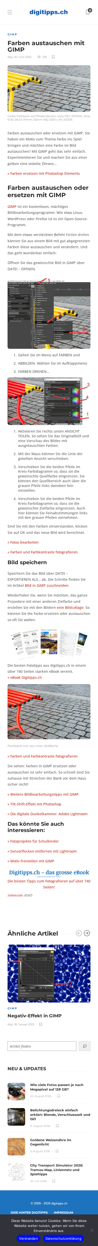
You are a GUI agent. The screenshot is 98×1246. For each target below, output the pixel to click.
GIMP (12, 34)
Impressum (63, 1212)
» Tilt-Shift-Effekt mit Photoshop (34, 804)
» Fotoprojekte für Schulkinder (33, 841)
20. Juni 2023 (22, 57)
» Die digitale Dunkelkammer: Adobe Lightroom (47, 814)
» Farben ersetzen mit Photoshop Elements (44, 173)
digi (10, 57)
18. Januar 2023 (24, 1024)
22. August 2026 (41, 1096)
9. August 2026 (40, 1126)
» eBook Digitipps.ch (25, 677)
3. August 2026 (40, 1151)
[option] (49, 985)
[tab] (27, 1068)
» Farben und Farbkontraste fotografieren (43, 552)
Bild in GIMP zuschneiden (46, 585)
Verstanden (28, 1238)
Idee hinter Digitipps (29, 1212)
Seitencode (15, 895)
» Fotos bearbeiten (23, 542)
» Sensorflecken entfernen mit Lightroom (42, 851)
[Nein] (91, 1230)
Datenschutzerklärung (63, 1238)
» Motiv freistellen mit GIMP (31, 861)
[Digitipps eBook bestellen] (49, 873)
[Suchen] (84, 1046)
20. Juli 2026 (38, 1181)
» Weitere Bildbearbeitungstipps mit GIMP (43, 794)
